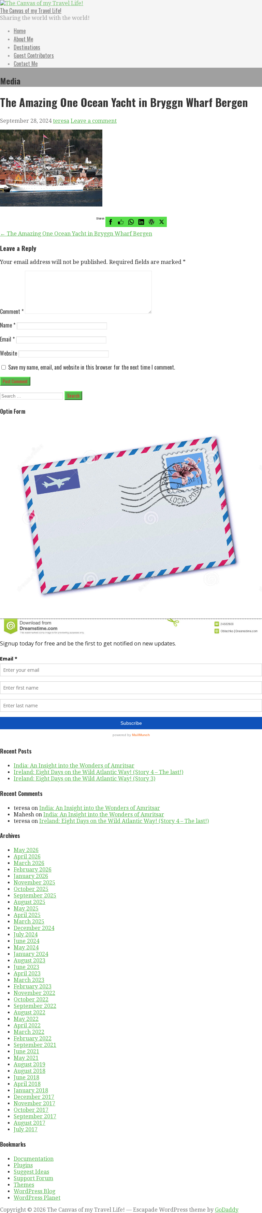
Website (8, 353)
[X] (162, 222)
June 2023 (26, 967)
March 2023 (29, 980)
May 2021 (26, 1058)
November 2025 (34, 882)
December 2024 (34, 928)
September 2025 (35, 895)
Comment (12, 311)
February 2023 (33, 986)
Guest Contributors (34, 55)
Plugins (23, 1165)
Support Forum (33, 1178)
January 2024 (31, 954)
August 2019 (29, 1064)
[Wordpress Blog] (151, 222)
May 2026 (26, 850)
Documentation (34, 1159)
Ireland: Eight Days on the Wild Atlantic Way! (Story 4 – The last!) (98, 772)
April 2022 (27, 1025)
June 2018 (26, 1077)
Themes (24, 1185)
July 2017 (26, 1129)
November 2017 (34, 1103)
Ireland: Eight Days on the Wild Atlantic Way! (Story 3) (84, 778)
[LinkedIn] (141, 222)
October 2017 (31, 1110)
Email (7, 339)
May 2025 (26, 908)
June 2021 (26, 1051)
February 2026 (33, 869)
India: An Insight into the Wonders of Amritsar (74, 765)
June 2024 (26, 941)
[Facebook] (110, 222)
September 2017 (35, 1116)
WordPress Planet (37, 1198)
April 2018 (27, 1084)
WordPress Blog (34, 1191)
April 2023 (27, 973)
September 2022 (35, 1006)
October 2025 (31, 889)
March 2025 (29, 921)
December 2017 (34, 1097)
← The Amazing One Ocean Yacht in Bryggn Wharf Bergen (76, 233)
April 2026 (27, 856)
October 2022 (31, 999)
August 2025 (29, 902)
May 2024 (26, 947)
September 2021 (35, 1045)
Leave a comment (94, 121)
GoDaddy (226, 1210)
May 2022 (26, 1019)
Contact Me (26, 63)
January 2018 (31, 1090)
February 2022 (33, 1038)
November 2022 (34, 993)
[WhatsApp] (131, 222)
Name (7, 325)
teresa (61, 121)
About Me (23, 39)
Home (20, 31)
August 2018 (29, 1071)
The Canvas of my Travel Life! (30, 10)
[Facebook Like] (121, 222)
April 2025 (27, 915)
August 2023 (29, 960)
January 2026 (31, 876)
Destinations (27, 47)
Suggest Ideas (31, 1172)
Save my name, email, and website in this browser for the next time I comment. (91, 367)
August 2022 (29, 1012)
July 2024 (26, 934)
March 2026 (29, 863)
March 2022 (29, 1032)
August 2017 (29, 1123)
